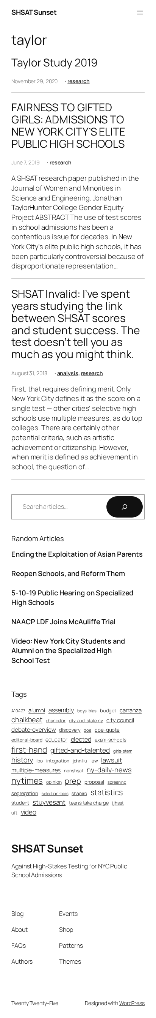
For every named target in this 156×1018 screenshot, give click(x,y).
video (29, 812)
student (20, 802)
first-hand (29, 749)
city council (120, 720)
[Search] (124, 507)
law (94, 760)
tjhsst (117, 803)
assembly (61, 710)
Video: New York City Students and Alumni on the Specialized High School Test (68, 650)
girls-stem (122, 751)
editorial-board (26, 740)
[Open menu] (140, 12)
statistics (106, 792)
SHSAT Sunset (33, 12)
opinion (53, 782)
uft (14, 813)
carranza (131, 710)
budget (108, 710)
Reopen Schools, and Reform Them (68, 573)
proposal (94, 781)
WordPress (132, 1003)
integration (57, 761)
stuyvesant (49, 802)
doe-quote (107, 729)
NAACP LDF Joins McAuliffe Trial (63, 622)
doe (87, 730)
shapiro (79, 794)
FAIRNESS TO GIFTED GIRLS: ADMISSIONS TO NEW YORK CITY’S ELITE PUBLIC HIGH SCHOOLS (68, 125)
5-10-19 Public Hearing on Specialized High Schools (72, 598)
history (22, 760)
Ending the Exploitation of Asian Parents (77, 554)
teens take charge (88, 802)
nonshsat (73, 771)
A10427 (18, 710)
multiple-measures (36, 770)
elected (81, 739)
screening (117, 782)
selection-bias (55, 793)
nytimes (27, 780)
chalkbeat (26, 719)
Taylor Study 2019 (54, 63)
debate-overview (33, 730)
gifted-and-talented (80, 749)
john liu (80, 761)
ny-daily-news (109, 769)
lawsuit (111, 760)
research (78, 81)
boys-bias (87, 710)
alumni (36, 710)
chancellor (56, 720)
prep (73, 781)
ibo (39, 761)
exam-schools (110, 739)
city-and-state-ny (86, 720)
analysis (67, 373)
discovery (69, 729)
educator (56, 739)
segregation (24, 793)
